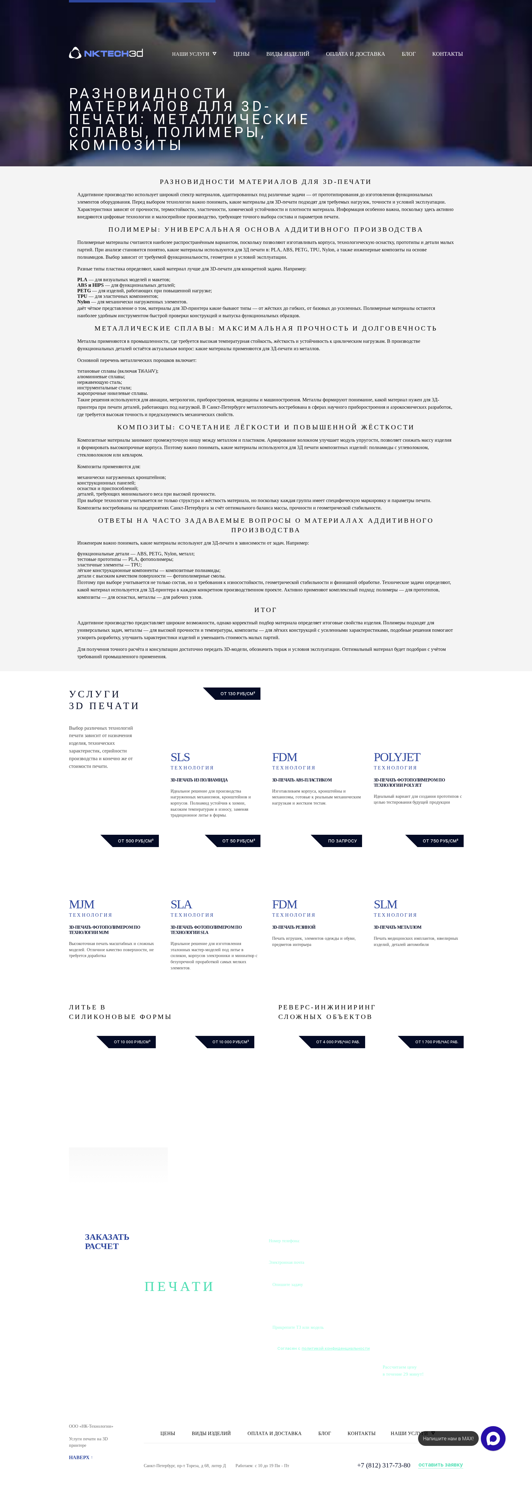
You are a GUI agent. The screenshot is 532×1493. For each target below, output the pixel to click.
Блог (409, 54)
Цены (241, 54)
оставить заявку (440, 1465)
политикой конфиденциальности (336, 1348)
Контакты (447, 54)
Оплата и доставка (355, 54)
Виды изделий (287, 54)
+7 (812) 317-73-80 (383, 1465)
